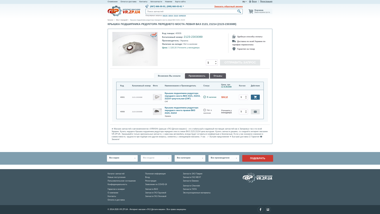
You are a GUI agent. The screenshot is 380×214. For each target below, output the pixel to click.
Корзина (259, 10)
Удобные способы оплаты (249, 37)
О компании (113, 2)
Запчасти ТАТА (190, 189)
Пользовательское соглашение (122, 181)
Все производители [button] (220, 158)
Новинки (168, 2)
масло (165, 15)
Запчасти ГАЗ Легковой (155, 196)
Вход (254, 1)
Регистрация (266, 1)
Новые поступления (116, 177)
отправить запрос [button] (240, 62)
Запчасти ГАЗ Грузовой (155, 193)
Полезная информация (155, 174)
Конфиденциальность (117, 184)
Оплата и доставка (128, 2)
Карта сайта (180, 2)
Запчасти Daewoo (191, 181)
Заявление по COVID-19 (156, 184)
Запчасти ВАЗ (151, 189)
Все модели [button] (148, 158)
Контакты (143, 2)
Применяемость (197, 76)
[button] (255, 97)
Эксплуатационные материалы (196, 193)
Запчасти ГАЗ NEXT (192, 177)
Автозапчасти (156, 2)
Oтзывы (218, 76)
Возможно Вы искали (169, 76)
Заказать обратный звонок (228, 6)
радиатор (182, 15)
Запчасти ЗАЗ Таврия (192, 174)
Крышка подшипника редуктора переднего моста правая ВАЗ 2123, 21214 (181, 110)
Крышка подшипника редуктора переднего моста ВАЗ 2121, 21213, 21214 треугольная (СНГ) (182, 96)
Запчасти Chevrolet (191, 186)
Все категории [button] (183, 158)
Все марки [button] (114, 158)
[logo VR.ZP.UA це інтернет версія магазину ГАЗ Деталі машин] (124, 11)
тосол (176, 15)
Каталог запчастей (116, 174)
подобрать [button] (257, 158)
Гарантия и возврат (116, 189)
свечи (170, 15)
